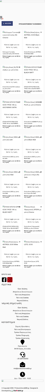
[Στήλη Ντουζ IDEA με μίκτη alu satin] (12, 145)
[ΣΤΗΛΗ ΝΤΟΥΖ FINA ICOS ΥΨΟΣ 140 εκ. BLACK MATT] (33, 75)
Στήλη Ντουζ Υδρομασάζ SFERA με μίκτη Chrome (31, 227)
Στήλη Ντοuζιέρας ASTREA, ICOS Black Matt (32, 52)
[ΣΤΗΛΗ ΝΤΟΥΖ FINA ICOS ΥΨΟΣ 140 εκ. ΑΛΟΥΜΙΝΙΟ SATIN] (12, 110)
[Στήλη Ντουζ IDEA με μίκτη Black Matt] (33, 145)
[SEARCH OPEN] (1, 17)
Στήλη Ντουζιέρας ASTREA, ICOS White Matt (11, 262)
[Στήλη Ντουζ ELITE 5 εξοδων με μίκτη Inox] (12, 75)
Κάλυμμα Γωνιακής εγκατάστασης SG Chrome (11, 52)
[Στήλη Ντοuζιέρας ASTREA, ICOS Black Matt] (33, 40)
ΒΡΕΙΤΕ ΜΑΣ (6, 274)
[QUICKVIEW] (19, 32)
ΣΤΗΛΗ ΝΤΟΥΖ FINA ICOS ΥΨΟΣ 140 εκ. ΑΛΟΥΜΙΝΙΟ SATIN (10, 123)
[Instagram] (9, 279)
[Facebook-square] (4, 279)
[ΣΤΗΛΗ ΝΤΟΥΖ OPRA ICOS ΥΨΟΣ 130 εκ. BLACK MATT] (12, 214)
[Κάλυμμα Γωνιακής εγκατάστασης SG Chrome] (12, 40)
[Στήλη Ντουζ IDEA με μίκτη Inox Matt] (12, 180)
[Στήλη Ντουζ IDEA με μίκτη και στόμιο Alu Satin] (33, 180)
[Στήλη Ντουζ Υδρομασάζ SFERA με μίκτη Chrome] (33, 214)
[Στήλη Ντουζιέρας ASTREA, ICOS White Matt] (12, 249)
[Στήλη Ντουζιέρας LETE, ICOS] (33, 249)
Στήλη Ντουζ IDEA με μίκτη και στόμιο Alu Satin (32, 192)
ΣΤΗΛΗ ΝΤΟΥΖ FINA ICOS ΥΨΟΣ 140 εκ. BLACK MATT (32, 87)
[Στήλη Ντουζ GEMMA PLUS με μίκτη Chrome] (33, 110)
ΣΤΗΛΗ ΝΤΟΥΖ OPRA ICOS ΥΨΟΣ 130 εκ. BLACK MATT (11, 227)
